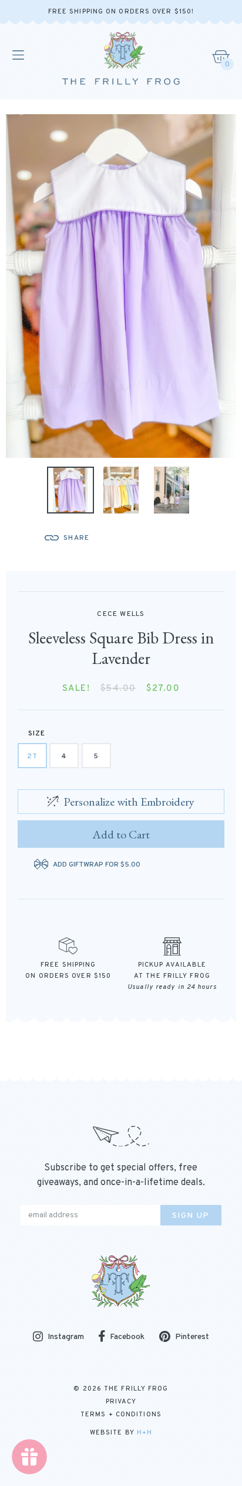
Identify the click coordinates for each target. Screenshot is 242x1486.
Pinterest (192, 1337)
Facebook (127, 1337)
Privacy (121, 1402)
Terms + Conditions (121, 1414)
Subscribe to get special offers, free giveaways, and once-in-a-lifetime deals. (121, 1175)
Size (37, 733)
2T (32, 756)
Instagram (66, 1338)
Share (76, 538)
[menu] (17, 55)
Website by (121, 1433)
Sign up (191, 1216)
